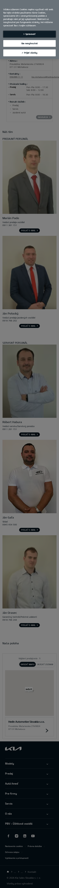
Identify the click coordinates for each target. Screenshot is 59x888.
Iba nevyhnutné (29, 43)
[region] (29, 29)
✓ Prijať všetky (29, 52)
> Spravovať (29, 34)
